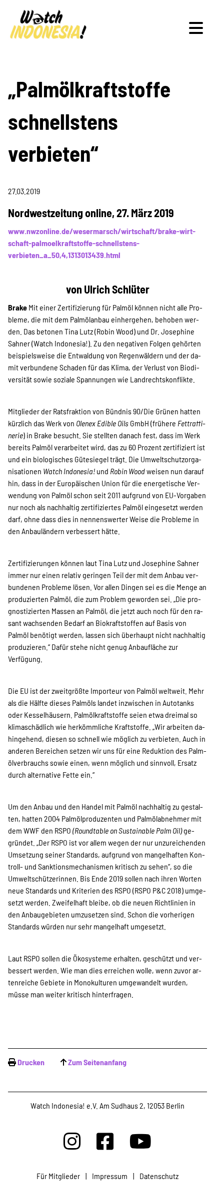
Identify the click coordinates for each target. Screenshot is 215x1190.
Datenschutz (159, 1176)
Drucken (31, 1062)
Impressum (110, 1176)
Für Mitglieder (58, 1176)
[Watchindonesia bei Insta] (72, 1141)
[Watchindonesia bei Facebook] (105, 1141)
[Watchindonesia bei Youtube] (141, 1141)
